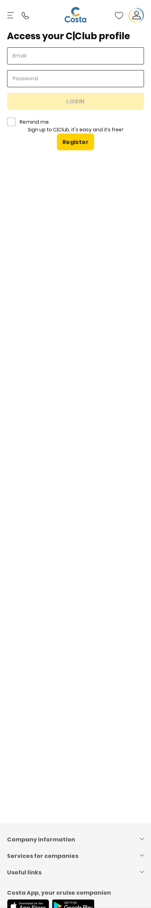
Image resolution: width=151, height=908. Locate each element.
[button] (119, 15)
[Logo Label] (75, 15)
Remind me (34, 121)
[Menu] (11, 15)
